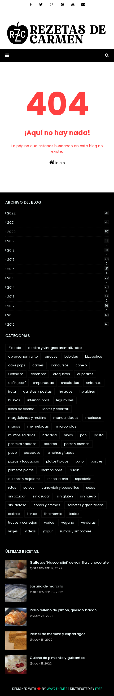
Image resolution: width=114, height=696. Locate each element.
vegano (67, 522)
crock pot (38, 374)
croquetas (61, 374)
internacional (38, 400)
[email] (83, 4)
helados (65, 391)
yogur (47, 531)
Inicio (59, 162)
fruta (12, 391)
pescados (32, 452)
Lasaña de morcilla (46, 586)
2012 (57, 306)
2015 (58, 278)
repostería (83, 479)
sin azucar (16, 496)
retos (12, 487)
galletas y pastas (37, 391)
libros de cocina (21, 409)
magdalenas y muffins (27, 417)
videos (30, 531)
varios (49, 522)
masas (14, 426)
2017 (58, 259)
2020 (57, 231)
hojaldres (87, 391)
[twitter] (41, 4)
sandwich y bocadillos (60, 487)
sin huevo (88, 496)
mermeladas (38, 426)
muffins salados (21, 435)
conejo (81, 365)
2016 (57, 269)
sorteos (14, 513)
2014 (58, 287)
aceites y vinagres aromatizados (55, 347)
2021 (57, 222)
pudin (74, 470)
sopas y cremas (47, 505)
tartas (32, 513)
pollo (80, 461)
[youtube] (72, 4)
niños (68, 435)
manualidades (65, 417)
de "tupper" (17, 382)
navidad (49, 435)
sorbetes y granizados (85, 505)
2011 (58, 315)
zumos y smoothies (75, 531)
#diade (14, 347)
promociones (52, 470)
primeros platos (21, 470)
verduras (88, 522)
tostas (74, 513)
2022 (57, 213)
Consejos (16, 374)
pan (83, 435)
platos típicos (57, 461)
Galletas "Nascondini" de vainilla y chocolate (69, 562)
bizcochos (93, 356)
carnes (38, 365)
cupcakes (85, 374)
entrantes (94, 382)
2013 (57, 296)
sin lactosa (17, 505)
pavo (12, 452)
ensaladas (70, 382)
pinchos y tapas (61, 452)
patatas (50, 444)
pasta (99, 435)
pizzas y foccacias (23, 461)
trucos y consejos (22, 522)
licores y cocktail (55, 409)
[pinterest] (62, 4)
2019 (57, 241)
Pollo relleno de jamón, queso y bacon (63, 610)
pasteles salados (22, 444)
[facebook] (31, 4)
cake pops (16, 365)
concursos (59, 365)
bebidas (71, 356)
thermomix (53, 513)
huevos (14, 400)
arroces (51, 356)
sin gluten (65, 496)
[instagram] (51, 4)
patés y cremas (77, 444)
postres (97, 461)
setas (90, 487)
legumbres (65, 400)
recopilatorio (57, 479)
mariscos (93, 417)
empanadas (43, 382)
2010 (57, 324)
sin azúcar (41, 496)
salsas (28, 487)
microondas (66, 426)
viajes (13, 531)
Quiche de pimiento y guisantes (57, 657)
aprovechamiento (23, 356)
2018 (57, 250)
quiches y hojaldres (24, 479)
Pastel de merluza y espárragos (57, 633)
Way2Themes (57, 688)
